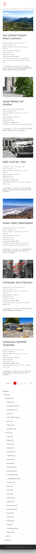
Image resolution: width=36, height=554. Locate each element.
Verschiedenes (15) (12, 528)
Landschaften (24, 68)
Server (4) (10, 421)
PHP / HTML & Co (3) (13, 417)
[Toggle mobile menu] (32, 4)
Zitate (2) (8, 540)
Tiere (15, 130)
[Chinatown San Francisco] (18, 269)
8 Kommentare (18, 310)
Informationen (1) (12, 409)
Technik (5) (10, 517)
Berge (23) (10, 440)
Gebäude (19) (11, 455)
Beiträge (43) (9, 398)
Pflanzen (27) (11, 501)
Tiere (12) (10, 524)
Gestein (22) (10, 459)
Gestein (30, 128)
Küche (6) (10, 413)
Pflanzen (5, 69)
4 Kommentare (11, 252)
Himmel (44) (10, 463)
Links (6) (8, 536)
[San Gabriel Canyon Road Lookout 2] (18, 21)
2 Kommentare (22, 69)
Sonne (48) (10, 513)
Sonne (15, 69)
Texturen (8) (10, 520)
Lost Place (10, 189)
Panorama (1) (11, 497)
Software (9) (10, 425)
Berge (27, 66)
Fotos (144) (8, 432)
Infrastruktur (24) (12, 471)
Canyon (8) (10, 444)
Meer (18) (10, 486)
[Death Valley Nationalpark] (18, 209)
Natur (30, 68)
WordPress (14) (11, 429)
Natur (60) (10, 494)
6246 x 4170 (15, 56)
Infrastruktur (18, 68)
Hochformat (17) (12, 467)
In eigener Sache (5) (13, 406)
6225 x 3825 (15, 300)
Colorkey (27, 308)
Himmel (12, 68)
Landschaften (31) (12, 474)
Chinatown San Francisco (18, 282)
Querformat (10, 69)
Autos (26, 188)
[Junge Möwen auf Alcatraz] (18, 87)
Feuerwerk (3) (11, 452)
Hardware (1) (11, 402)
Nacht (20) (10, 490)
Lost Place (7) (11, 482)
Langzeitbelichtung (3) (13, 478)
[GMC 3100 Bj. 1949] (18, 148)
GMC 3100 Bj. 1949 (14, 162)
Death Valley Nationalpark (18, 223)
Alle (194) (7, 394)
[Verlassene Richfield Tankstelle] (18, 328)
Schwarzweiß (23, 189)
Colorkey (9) (10, 448)
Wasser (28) (10, 532)
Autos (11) (10, 436)
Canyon (5, 68)
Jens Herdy (8, 66)
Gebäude (5, 189)
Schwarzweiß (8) (12, 509)
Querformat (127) (12, 505)
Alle (24, 66)
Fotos (8, 68)
